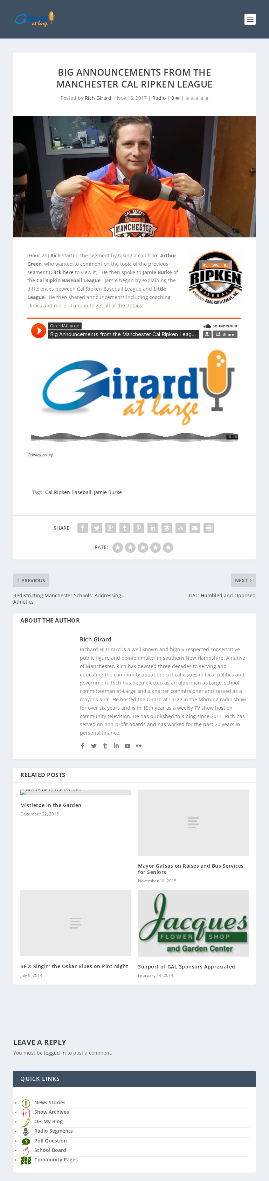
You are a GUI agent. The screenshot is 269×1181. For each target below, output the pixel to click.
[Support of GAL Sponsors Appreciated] (193, 923)
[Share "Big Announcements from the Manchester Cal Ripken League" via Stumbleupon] (181, 528)
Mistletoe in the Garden (51, 805)
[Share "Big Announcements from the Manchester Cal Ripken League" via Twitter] (97, 528)
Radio (159, 98)
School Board (50, 1150)
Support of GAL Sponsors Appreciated (186, 966)
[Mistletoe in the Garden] (75, 792)
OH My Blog (48, 1121)
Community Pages (56, 1159)
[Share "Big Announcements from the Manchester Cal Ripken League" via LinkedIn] (153, 528)
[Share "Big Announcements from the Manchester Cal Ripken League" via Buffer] (167, 528)
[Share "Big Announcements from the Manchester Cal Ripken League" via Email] (195, 528)
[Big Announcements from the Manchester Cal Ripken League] (134, 176)
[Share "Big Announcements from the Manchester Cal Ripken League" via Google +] (111, 528)
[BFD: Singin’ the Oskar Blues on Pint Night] (75, 923)
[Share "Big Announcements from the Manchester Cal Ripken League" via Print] (209, 528)
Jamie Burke (108, 492)
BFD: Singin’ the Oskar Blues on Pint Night (74, 966)
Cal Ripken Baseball (68, 492)
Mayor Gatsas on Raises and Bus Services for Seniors (191, 868)
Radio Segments (53, 1130)
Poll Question (50, 1140)
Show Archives (51, 1112)
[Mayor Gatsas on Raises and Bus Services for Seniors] (193, 823)
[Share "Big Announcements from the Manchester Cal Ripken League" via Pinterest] (139, 528)
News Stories (49, 1102)
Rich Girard (98, 98)
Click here (62, 272)
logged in (55, 1052)
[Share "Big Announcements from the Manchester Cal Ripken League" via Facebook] (83, 528)
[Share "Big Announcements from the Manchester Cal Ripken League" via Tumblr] (125, 528)
